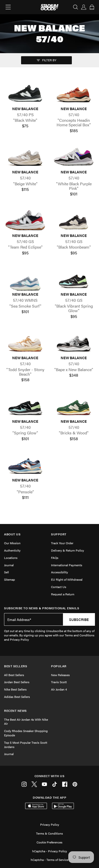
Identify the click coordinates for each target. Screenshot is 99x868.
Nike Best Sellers (15, 689)
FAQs (54, 557)
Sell (6, 572)
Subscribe (79, 619)
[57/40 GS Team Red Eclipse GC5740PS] (25, 220)
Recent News (15, 711)
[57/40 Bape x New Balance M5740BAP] (74, 342)
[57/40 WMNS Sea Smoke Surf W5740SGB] (25, 279)
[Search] (76, 7)
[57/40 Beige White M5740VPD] (25, 156)
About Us (12, 534)
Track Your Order (62, 543)
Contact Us (58, 586)
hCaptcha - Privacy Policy (49, 851)
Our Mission (12, 543)
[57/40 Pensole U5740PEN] (25, 464)
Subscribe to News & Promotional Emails (41, 608)
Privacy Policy (49, 824)
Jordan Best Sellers (16, 682)
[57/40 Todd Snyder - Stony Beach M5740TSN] (25, 342)
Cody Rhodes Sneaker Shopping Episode (26, 733)
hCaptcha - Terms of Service (49, 859)
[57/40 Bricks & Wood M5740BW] (74, 406)
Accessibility (59, 572)
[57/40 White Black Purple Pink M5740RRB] (74, 156)
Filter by (48, 60)
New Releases (60, 675)
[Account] (84, 7)
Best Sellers (15, 666)
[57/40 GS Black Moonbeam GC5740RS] (74, 220)
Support (59, 534)
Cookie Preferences (49, 842)
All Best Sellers (14, 675)
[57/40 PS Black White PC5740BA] (25, 93)
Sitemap (9, 579)
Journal (9, 565)
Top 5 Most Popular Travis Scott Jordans (25, 744)
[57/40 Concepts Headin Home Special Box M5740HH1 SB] (74, 93)
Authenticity (12, 550)
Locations (11, 557)
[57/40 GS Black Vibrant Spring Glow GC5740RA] (74, 279)
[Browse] (8, 7)
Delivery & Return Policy (67, 550)
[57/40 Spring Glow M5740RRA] (25, 406)
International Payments (66, 565)
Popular (59, 666)
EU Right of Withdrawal (66, 579)
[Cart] (92, 7)
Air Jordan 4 (59, 689)
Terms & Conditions (49, 833)
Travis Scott (59, 682)
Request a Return (62, 594)
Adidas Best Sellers (17, 696)
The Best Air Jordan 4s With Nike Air (26, 721)
